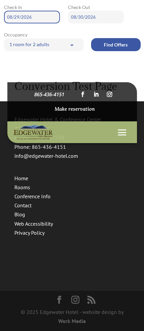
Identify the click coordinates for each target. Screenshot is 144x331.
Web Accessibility (33, 223)
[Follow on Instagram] (109, 94)
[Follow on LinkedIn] (96, 94)
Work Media (72, 321)
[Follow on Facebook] (82, 94)
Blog (19, 214)
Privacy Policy (29, 232)
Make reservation (75, 109)
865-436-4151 (49, 94)
